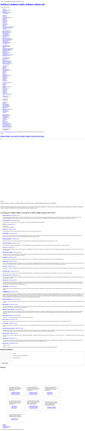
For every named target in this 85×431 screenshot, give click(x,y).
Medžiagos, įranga (6, 86)
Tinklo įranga (5, 55)
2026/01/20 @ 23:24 (14, 333)
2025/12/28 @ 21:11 (19, 309)
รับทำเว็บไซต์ (5, 233)
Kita (3, 25)
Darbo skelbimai (6, 30)
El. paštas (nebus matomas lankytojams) (20, 355)
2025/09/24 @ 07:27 (15, 238)
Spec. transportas (6, 124)
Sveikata (4, 28)
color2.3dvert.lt (14, 406)
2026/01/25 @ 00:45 (14, 343)
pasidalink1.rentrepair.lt (15, 392)
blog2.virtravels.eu (14, 419)
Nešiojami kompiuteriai (7, 49)
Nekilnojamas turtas (6, 82)
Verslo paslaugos (6, 128)
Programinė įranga (6, 52)
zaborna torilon (6, 333)
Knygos (4, 74)
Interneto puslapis (16, 357)
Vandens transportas (6, 125)
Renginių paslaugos (6, 40)
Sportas (4, 79)
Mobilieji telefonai (6, 60)
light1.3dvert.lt (50, 392)
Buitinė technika (6, 106)
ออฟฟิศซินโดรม (6, 291)
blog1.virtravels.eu (14, 418)
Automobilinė (5, 104)
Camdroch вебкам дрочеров (8, 328)
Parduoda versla (6, 95)
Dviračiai (4, 119)
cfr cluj (4, 247)
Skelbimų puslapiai (6, 123)
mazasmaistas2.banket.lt (33, 406)
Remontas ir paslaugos (7, 62)
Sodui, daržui (5, 111)
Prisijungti (19, 1)
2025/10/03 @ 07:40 (17, 252)
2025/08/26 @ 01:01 (12, 229)
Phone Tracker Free (7, 215)
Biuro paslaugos (6, 31)
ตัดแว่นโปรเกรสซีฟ (7, 238)
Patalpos (4, 90)
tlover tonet (5, 229)
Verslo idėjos (5, 43)
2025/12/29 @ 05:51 (17, 315)
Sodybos (4, 92)
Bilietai (4, 66)
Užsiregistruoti (13, 1)
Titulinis (4, 9)
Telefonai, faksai (6, 63)
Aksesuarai (5, 116)
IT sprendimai (5, 36)
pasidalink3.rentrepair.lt (15, 394)
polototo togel (5, 338)
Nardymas (5, 77)
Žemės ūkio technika (6, 126)
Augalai (4, 16)
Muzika (4, 76)
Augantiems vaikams (6, 17)
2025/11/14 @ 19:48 (15, 271)
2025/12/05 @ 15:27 (13, 286)
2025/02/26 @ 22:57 (11, 224)
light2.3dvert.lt (50, 393)
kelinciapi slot (5, 261)
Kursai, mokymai (6, 38)
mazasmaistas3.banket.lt (33, 408)
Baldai (4, 19)
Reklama (4, 98)
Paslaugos (4, 122)
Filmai (4, 68)
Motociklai (5, 121)
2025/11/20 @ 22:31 (16, 275)
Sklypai (4, 91)
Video (4, 112)
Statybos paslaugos (6, 93)
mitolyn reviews (6, 343)
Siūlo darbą (5, 41)
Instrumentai (5, 69)
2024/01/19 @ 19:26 (16, 215)
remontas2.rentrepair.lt (33, 393)
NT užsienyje (5, 88)
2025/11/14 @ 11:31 (12, 266)
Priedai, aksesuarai (6, 50)
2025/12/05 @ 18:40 (14, 291)
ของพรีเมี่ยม (5, 286)
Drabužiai (4, 20)
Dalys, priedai (5, 58)
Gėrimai (4, 21)
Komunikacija (5, 57)
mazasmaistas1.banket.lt (33, 405)
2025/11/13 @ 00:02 (13, 261)
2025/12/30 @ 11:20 (14, 319)
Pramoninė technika (6, 109)
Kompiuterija (5, 45)
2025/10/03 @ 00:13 (11, 247)
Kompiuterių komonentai (7, 48)
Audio (4, 103)
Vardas (14, 353)
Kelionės (4, 71)
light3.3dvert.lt (50, 394)
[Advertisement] (9, 376)
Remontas (4, 53)
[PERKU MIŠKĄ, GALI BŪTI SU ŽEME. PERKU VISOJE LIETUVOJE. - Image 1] (2, 201)
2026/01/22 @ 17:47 (13, 338)
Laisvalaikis (5, 65)
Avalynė (4, 18)
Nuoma (4, 89)
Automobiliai (5, 117)
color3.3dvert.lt (14, 408)
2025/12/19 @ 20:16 (14, 304)
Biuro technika (5, 105)
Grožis (4, 22)
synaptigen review (6, 271)
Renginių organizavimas (7, 39)
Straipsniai (5, 11)
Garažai (4, 84)
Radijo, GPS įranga (6, 61)
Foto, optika (5, 107)
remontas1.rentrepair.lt (33, 392)
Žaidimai (4, 80)
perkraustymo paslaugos (7, 252)
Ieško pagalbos (5, 34)
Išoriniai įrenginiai (6, 46)
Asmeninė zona (5, 13)
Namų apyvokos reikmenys (8, 26)
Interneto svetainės (6, 70)
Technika (4, 101)
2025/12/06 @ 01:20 (16, 299)
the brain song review (7, 275)
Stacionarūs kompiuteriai (7, 54)
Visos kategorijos (6, 10)
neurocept (5, 266)
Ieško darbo (5, 33)
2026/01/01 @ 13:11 (13, 323)
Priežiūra (4, 51)
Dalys (4, 118)
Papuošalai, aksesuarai (7, 27)
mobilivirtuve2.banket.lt (51, 408)
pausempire (5, 257)
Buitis (4, 15)
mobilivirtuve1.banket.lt (51, 406)
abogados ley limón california (8, 309)
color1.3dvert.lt (14, 405)
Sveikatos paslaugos (6, 42)
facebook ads (5, 280)
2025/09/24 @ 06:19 (13, 233)
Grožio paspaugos (6, 32)
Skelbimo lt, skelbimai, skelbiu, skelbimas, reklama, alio (22, 4)
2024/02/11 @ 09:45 (16, 220)
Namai (4, 87)
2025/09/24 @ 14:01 (16, 243)
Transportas (5, 114)
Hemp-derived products (7, 315)
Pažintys (4, 78)
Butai (4, 83)
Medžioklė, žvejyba (6, 75)
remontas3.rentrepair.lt (33, 394)
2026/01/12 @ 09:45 (19, 328)
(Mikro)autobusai (6, 115)
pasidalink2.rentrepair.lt (15, 393)
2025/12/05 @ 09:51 (13, 280)
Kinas (4, 72)
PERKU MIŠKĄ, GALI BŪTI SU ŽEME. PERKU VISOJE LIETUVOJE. (22, 136)
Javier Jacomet (6, 319)
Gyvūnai (4, 23)
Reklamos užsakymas (7, 12)
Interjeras (4, 24)
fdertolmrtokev (6, 304)
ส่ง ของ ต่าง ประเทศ (7, 243)
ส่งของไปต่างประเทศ (7, 299)
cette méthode (5, 323)
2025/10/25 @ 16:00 (12, 257)
